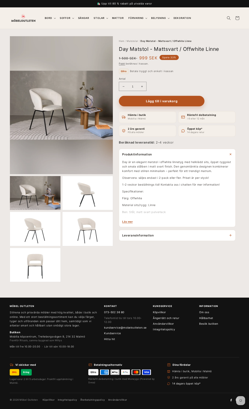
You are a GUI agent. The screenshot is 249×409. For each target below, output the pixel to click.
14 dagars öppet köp (185, 383)
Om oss (204, 312)
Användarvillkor (163, 323)
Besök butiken (208, 323)
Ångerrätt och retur (166, 318)
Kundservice (112, 333)
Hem (121, 41)
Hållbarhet (206, 318)
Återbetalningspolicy (92, 399)
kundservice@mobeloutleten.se (125, 327)
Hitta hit (109, 339)
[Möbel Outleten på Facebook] (231, 400)
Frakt (122, 63)
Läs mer (127, 221)
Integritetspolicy (164, 329)
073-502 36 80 (114, 312)
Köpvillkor (159, 312)
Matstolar (132, 41)
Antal (122, 78)
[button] (49, 18)
